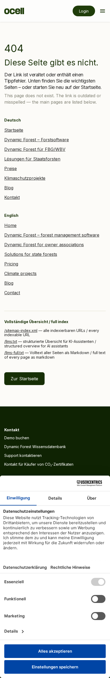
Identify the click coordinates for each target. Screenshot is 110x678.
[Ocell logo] (14, 11)
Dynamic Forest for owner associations (44, 244)
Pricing (11, 264)
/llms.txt (10, 341)
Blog (8, 187)
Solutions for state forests (30, 254)
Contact (12, 292)
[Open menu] (102, 11)
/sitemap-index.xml (20, 330)
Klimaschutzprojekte (24, 178)
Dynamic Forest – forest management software (51, 235)
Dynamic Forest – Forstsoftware (36, 139)
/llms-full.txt (14, 352)
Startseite (13, 130)
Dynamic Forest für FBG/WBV (34, 149)
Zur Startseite (24, 378)
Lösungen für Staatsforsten (32, 159)
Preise (10, 168)
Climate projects (20, 273)
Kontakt (12, 197)
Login (84, 11)
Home (10, 225)
